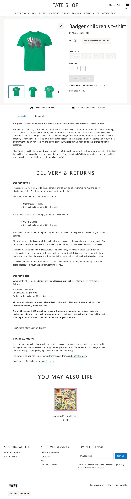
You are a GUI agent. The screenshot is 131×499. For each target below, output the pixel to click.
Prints (43, 13)
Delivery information (50, 452)
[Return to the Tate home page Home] (65, 5)
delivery (42, 328)
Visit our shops (11, 456)
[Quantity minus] (71, 68)
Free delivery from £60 (44, 107)
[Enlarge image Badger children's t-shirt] (16, 91)
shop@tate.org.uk (78, 356)
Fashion (76, 13)
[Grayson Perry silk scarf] (65, 400)
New (34, 13)
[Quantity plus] (83, 68)
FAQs (43, 460)
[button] (61, 26)
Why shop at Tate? (12, 452)
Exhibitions (22, 13)
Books (65, 13)
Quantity (73, 63)
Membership (109, 13)
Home (87, 13)
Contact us (45, 456)
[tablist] (65, 116)
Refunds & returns (49, 464)
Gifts (96, 13)
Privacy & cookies (96, 485)
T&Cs (110, 485)
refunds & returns (46, 361)
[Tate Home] (21, 486)
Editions (54, 13)
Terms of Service (92, 468)
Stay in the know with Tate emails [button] (91, 107)
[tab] (22, 116)
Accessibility (121, 485)
